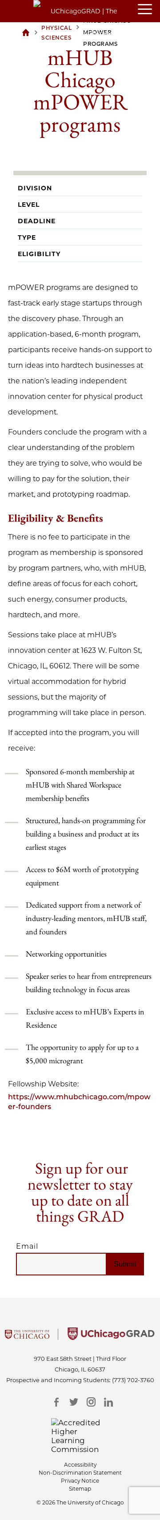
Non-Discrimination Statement (80, 1472)
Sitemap (80, 1488)
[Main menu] (149, 9)
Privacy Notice (80, 1480)
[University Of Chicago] (27, 1337)
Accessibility (80, 1464)
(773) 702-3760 (133, 1379)
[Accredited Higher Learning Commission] (80, 1436)
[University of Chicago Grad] (111, 1337)
